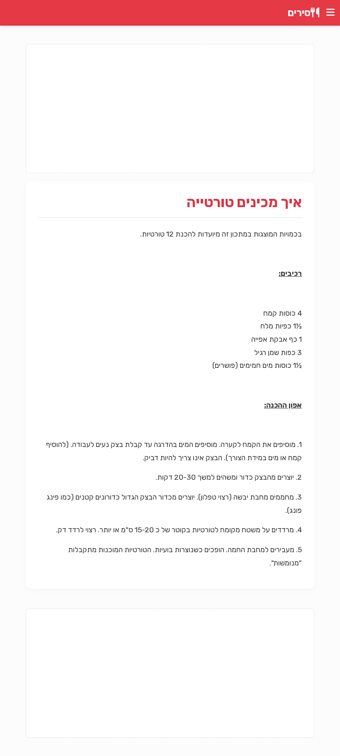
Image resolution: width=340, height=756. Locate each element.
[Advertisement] (170, 109)
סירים (299, 13)
